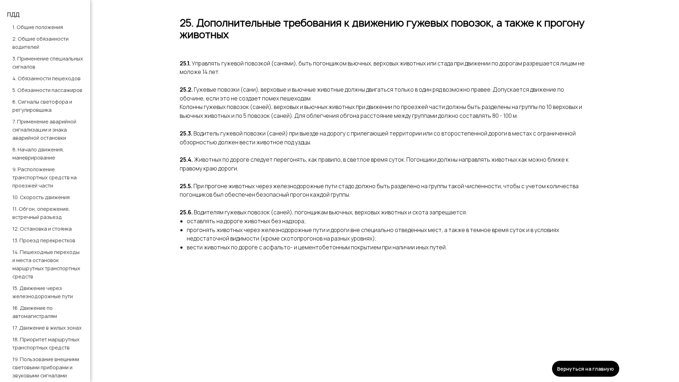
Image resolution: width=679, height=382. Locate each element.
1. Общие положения (37, 27)
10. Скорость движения (41, 197)
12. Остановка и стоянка (42, 228)
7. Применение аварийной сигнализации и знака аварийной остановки (44, 129)
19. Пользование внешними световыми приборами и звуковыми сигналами (45, 367)
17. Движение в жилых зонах (47, 327)
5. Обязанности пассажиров (47, 90)
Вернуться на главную (585, 368)
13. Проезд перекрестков (43, 240)
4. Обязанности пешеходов (46, 78)
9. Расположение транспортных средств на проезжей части (44, 177)
